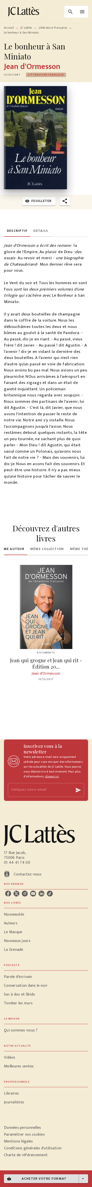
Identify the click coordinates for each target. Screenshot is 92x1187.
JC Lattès (26, 27)
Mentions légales (18, 1141)
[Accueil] (24, 11)
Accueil (9, 27)
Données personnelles (22, 1127)
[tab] (17, 231)
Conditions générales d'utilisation (33, 1148)
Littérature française (53, 27)
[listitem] (8, 893)
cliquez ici (52, 776)
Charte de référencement (26, 1155)
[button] (46, 75)
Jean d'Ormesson (32, 66)
